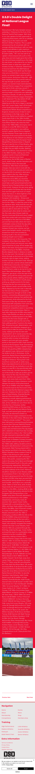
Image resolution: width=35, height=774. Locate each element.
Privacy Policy (6, 745)
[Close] (33, 761)
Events (20, 710)
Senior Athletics (23, 734)
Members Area (23, 718)
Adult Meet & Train (8, 734)
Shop (19, 715)
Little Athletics (23, 726)
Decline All (9, 768)
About (4, 712)
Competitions (6, 718)
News (20, 712)
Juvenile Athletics (24, 729)
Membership (6, 715)
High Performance (8, 726)
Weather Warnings (7, 749)
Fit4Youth (5, 732)
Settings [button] (17, 771)
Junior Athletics (23, 732)
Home (4, 710)
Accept (26, 768)
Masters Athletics (7, 729)
